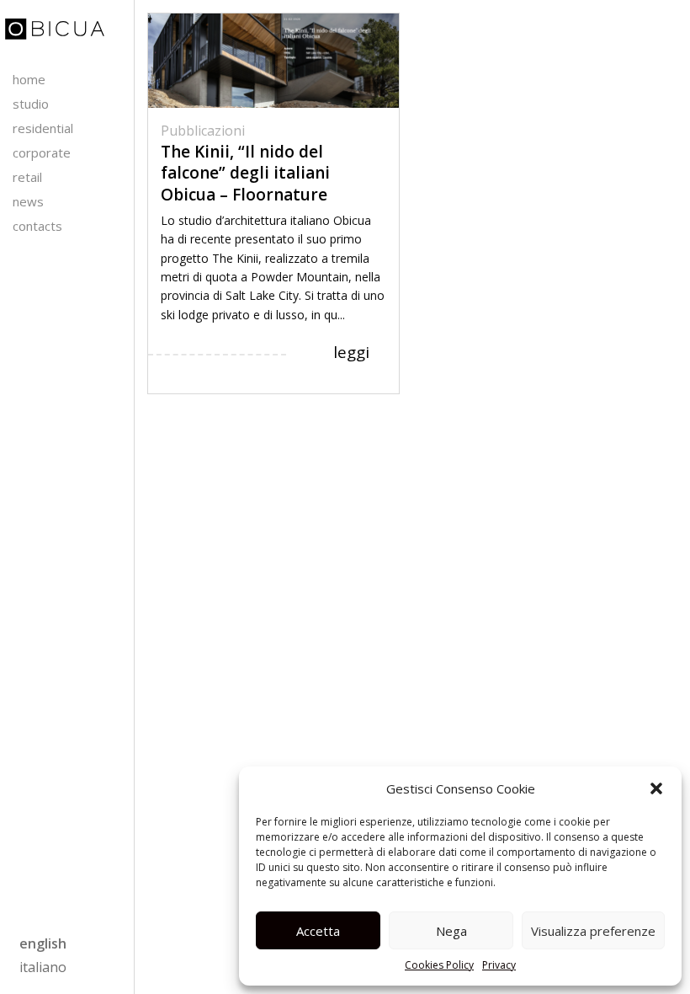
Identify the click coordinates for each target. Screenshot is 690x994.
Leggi (351, 352)
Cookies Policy (439, 965)
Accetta (318, 930)
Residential (43, 128)
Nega (451, 930)
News (28, 201)
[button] (656, 788)
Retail (27, 176)
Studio (31, 103)
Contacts (37, 225)
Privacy (499, 965)
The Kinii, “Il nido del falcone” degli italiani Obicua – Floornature (245, 173)
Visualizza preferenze (593, 930)
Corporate (42, 152)
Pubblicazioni (203, 130)
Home (29, 79)
